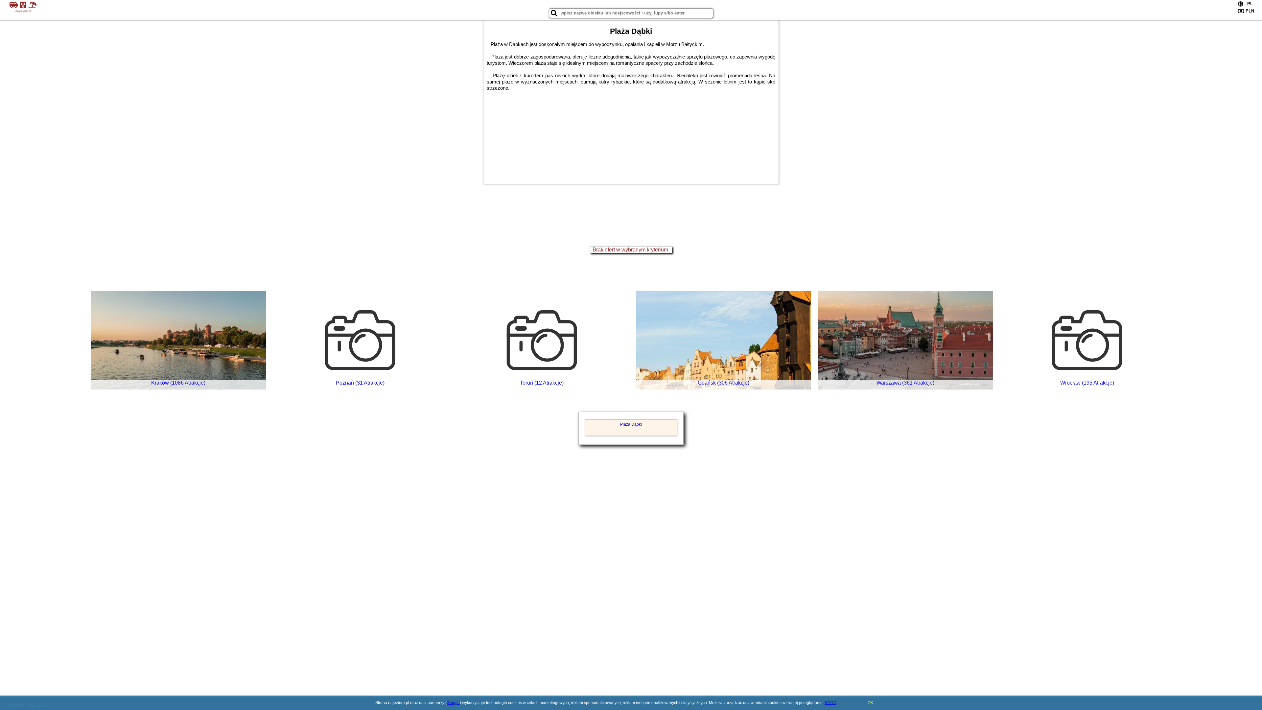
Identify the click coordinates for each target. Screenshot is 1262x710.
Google (453, 702)
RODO (830, 702)
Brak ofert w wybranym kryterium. (631, 249)
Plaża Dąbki (631, 424)
